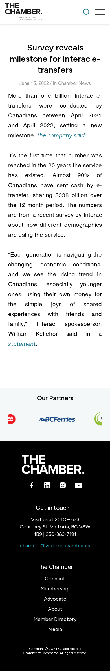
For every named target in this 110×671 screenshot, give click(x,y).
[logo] (45, 12)
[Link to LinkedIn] (47, 486)
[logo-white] (53, 464)
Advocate (55, 599)
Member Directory (55, 619)
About (55, 609)
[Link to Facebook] (31, 486)
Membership (55, 589)
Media (55, 629)
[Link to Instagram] (63, 486)
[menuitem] (86, 12)
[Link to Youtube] (78, 486)
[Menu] (97, 12)
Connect (55, 579)
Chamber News (74, 83)
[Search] (86, 12)
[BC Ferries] (55, 419)
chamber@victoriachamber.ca (55, 546)
